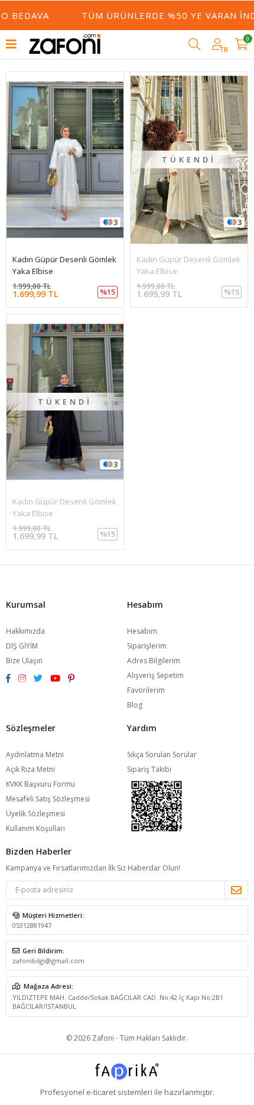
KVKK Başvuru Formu (40, 784)
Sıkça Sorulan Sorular (162, 754)
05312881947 (31, 925)
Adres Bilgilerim (153, 661)
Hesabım (142, 631)
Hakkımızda (25, 631)
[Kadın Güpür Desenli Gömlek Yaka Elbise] (64, 159)
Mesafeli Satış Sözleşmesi (48, 799)
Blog (134, 705)
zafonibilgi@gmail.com (48, 960)
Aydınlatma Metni (35, 754)
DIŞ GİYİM (22, 646)
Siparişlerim (147, 646)
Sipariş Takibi (149, 769)
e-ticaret (101, 1092)
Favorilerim (146, 690)
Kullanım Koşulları (35, 828)
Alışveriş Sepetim (155, 675)
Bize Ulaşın (24, 661)
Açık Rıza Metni (30, 769)
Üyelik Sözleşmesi (35, 814)
